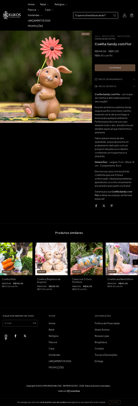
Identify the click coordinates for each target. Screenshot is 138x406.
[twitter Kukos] (25, 335)
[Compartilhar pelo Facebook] (96, 205)
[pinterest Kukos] (6, 338)
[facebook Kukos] (15, 335)
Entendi (115, 402)
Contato (99, 348)
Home (31, 4)
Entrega (99, 361)
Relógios (60, 4)
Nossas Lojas (102, 336)
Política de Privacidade (107, 323)
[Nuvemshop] (69, 391)
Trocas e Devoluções (106, 355)
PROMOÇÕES (35, 26)
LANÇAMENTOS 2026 (39, 20)
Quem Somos (102, 329)
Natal (43, 4)
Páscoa (32, 9)
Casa (48, 9)
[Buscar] (115, 15)
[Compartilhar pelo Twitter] (104, 205)
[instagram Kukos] (6, 335)
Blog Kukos (101, 342)
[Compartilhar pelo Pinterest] (111, 205)
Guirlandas (34, 15)
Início (97, 36)
